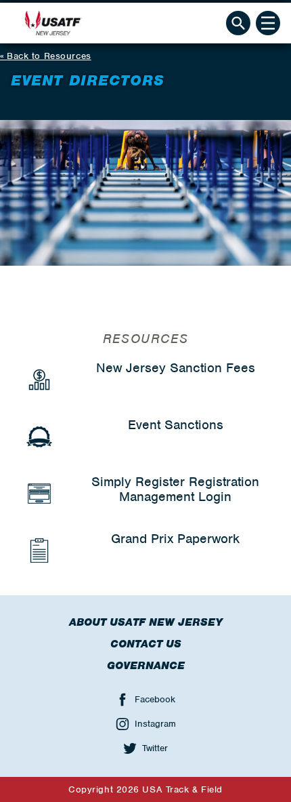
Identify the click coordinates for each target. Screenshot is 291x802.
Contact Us (145, 644)
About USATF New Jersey (146, 622)
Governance (146, 665)
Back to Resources (49, 56)
